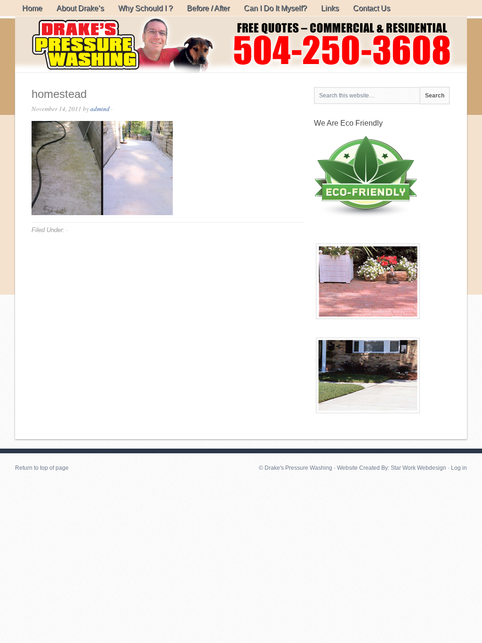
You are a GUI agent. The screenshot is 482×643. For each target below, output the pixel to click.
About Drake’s (80, 8)
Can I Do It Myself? (275, 8)
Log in (459, 468)
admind (100, 108)
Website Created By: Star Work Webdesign (391, 468)
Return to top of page (42, 468)
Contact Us (371, 8)
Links (330, 8)
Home (32, 8)
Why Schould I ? (145, 8)
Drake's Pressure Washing (241, 44)
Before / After (208, 8)
